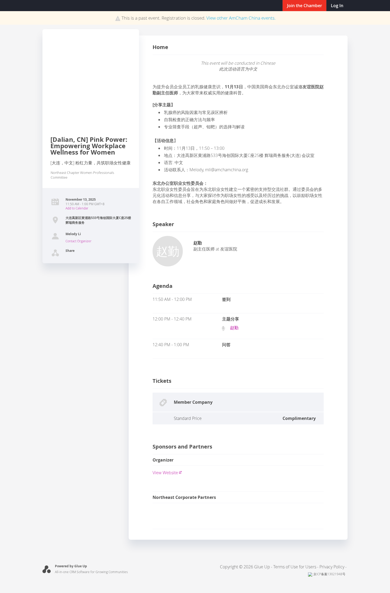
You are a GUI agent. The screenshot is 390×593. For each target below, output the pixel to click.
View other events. (241, 18)
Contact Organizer (79, 241)
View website (165, 473)
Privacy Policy (331, 567)
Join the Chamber (304, 5)
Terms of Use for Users (294, 567)
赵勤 (234, 328)
